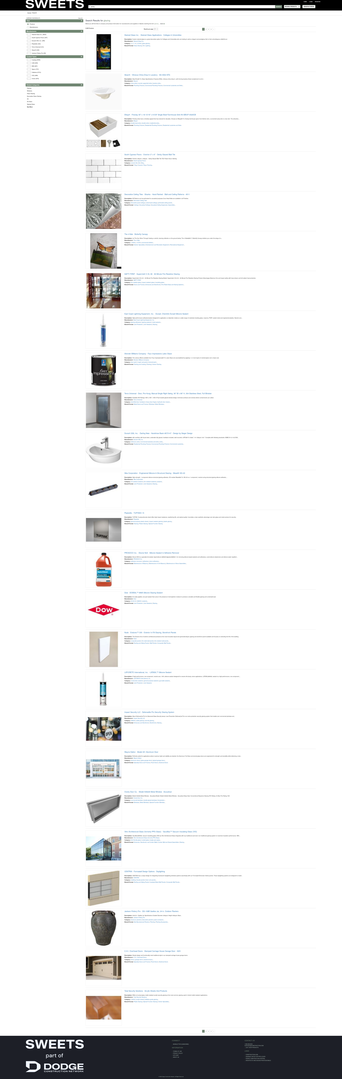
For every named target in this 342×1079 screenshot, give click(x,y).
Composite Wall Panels (156, 732)
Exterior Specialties (131, 274)
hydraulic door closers (156, 455)
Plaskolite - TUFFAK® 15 (127, 584)
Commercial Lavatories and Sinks (165, 91)
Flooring (142, 183)
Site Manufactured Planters (134, 1053)
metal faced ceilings (144, 226)
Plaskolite (128, 590)
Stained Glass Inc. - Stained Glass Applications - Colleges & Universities (145, 35)
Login (311, 1)
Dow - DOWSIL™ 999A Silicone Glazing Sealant (136, 676)
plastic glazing (160, 593)
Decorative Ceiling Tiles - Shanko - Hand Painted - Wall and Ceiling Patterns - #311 (149, 218)
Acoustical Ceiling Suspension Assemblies (155, 229)
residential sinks (147, 135)
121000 (131, 43)
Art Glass (7, 101)
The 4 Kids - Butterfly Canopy (128, 264)
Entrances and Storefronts (145, 320)
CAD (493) (13, 63)
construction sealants (129, 776)
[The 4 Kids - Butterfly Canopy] (93, 284)
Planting (145, 1053)
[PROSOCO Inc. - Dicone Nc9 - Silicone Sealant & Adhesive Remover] (93, 650)
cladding (125, 1004)
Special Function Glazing (148, 595)
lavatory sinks (149, 89)
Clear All (67, 18)
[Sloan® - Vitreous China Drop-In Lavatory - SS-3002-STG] (93, 100)
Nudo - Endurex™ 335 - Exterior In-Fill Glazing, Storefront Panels (143, 721)
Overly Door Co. (130, 911)
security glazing (142, 821)
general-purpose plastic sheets (132, 593)
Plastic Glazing (136, 595)
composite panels (128, 730)
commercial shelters (139, 272)
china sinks (126, 89)
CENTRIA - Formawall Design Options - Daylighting (137, 996)
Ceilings (128, 229)
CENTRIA (129, 1002)
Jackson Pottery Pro (131, 1048)
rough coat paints (135, 409)
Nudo (127, 728)
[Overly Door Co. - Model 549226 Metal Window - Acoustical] (93, 924)
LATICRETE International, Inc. (134, 773)
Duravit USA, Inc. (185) (16, 40)
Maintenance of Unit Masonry (150, 641)
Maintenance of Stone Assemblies (168, 641)
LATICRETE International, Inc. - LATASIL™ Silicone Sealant (140, 767)
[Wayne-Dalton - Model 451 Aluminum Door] (93, 879)
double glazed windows (142, 913)
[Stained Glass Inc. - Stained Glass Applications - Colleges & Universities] (93, 55)
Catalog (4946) (14, 60)
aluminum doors (128, 867)
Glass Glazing (9, 93)
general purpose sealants (143, 776)
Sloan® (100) (14, 50)
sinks (153, 501)
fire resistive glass (128, 318)
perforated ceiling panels (157, 226)
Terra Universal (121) (16, 47)
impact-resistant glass (141, 318)
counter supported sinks (137, 89)
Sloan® (128, 87)
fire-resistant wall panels (154, 730)
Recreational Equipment (169, 274)
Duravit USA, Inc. (131, 499)
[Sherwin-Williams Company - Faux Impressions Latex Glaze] (93, 421)
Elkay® (128, 133)
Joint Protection (130, 366)
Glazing (7, 88)
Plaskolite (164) (14, 44)
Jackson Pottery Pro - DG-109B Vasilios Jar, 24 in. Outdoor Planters (144, 1042)
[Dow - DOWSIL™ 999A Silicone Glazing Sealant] (93, 696)
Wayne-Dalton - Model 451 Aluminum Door (134, 859)
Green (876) (13, 78)
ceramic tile (126, 181)
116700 (131, 272)
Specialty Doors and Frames (134, 869)
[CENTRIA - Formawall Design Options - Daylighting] (93, 1016)
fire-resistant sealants (142, 547)
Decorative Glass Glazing (12, 96)
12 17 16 (125, 43)
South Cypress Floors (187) (18, 37)
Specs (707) (13, 69)
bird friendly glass (128, 959)
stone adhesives (146, 638)
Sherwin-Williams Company (134, 407)
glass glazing (138, 43)
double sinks (138, 135)
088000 (131, 684)
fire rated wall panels (140, 730)
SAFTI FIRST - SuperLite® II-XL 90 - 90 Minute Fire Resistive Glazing (144, 309)
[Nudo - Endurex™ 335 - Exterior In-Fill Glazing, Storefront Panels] (93, 741)
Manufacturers (11, 27)
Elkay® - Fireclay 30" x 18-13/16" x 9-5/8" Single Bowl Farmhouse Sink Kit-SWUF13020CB (152, 126)
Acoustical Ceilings (137, 229)
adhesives (138, 638)
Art (5, 99)
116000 (125, 272)
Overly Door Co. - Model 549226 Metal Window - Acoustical (140, 904)
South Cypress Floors (132, 178)
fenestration (153, 913)
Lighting (140, 46)
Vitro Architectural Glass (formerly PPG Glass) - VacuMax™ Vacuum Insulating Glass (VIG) (153, 950)
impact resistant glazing (148, 593)
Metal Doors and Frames (133, 457)
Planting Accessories (154, 1053)
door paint (126, 409)
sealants (152, 547)
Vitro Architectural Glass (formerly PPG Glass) (139, 957)
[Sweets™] (55, 3)
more (148, 24)
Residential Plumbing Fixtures (146, 137)
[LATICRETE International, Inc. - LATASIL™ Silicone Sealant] (93, 787)
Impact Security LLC (131, 819)
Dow (127, 682)
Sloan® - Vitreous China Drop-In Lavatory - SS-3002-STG (140, 80)
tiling (135, 181)
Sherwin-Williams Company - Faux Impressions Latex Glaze (140, 401)
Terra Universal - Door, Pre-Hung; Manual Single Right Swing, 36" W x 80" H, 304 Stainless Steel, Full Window (160, 447)
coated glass (138, 959)
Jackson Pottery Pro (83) (17, 53)
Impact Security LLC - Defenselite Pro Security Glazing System (142, 813)
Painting (141, 412)
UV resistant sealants (129, 547)
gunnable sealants (157, 776)
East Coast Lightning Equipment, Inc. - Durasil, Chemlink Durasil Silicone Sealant (149, 355)
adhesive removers (128, 638)
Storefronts (145, 824)
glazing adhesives (128, 364)
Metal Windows (152, 457)
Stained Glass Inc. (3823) (17, 34)
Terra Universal (130, 453)
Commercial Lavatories (169, 503)
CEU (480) (13, 75)
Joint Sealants (140, 366)
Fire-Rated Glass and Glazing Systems (165, 320)
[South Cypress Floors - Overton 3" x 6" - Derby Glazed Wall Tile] (93, 192)
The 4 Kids (129, 270)
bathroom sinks (127, 501)
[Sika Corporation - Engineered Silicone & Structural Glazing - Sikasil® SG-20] (93, 558)
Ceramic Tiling (135, 183)
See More (7, 107)
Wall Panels (145, 732)
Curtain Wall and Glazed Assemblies (161, 961)
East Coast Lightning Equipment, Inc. (136, 361)
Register (317, 1)
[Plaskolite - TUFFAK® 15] (93, 604)
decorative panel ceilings (130, 226)
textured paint (145, 409)
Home (305, 1)
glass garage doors (139, 867)
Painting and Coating (132, 412)
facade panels (133, 1004)
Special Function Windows (149, 915)
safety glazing (133, 821)
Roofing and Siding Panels (133, 732)
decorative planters (140, 1050)
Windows (7, 91)
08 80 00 (125, 684)
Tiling (127, 183)
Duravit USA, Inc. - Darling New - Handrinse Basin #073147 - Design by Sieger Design (151, 492)
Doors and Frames (131, 320)
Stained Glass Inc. (131, 41)
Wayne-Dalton (130, 865)
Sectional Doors (156, 869)
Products (9, 24)
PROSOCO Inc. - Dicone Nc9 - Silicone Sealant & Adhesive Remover (144, 630)
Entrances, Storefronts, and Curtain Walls (138, 961)
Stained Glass (9, 104)
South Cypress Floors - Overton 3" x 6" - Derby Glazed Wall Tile (142, 172)
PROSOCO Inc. (130, 636)
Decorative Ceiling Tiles (132, 224)
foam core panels (143, 1004)
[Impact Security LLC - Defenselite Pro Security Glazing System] (93, 833)
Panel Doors (147, 869)
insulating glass (152, 318)
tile (132, 181)
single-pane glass (147, 959)
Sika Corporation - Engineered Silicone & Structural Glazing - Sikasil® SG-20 (147, 538)
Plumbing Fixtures (131, 91)
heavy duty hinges (144, 455)
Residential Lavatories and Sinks (165, 137)
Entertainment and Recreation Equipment (150, 274)
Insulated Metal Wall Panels (150, 1007)
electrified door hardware (130, 455)
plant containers (151, 1050)
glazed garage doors (151, 867)
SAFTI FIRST (130, 316)
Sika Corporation (131, 545)
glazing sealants (139, 364)
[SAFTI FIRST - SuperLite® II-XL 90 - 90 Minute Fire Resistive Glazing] (93, 329)
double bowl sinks (128, 135)
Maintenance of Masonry (133, 641)
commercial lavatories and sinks (142, 501)
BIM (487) (13, 66)
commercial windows (129, 913)
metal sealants (149, 364)
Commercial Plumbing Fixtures (146, 91)
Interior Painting (149, 412)
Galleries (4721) (14, 72)
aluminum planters (128, 1050)
